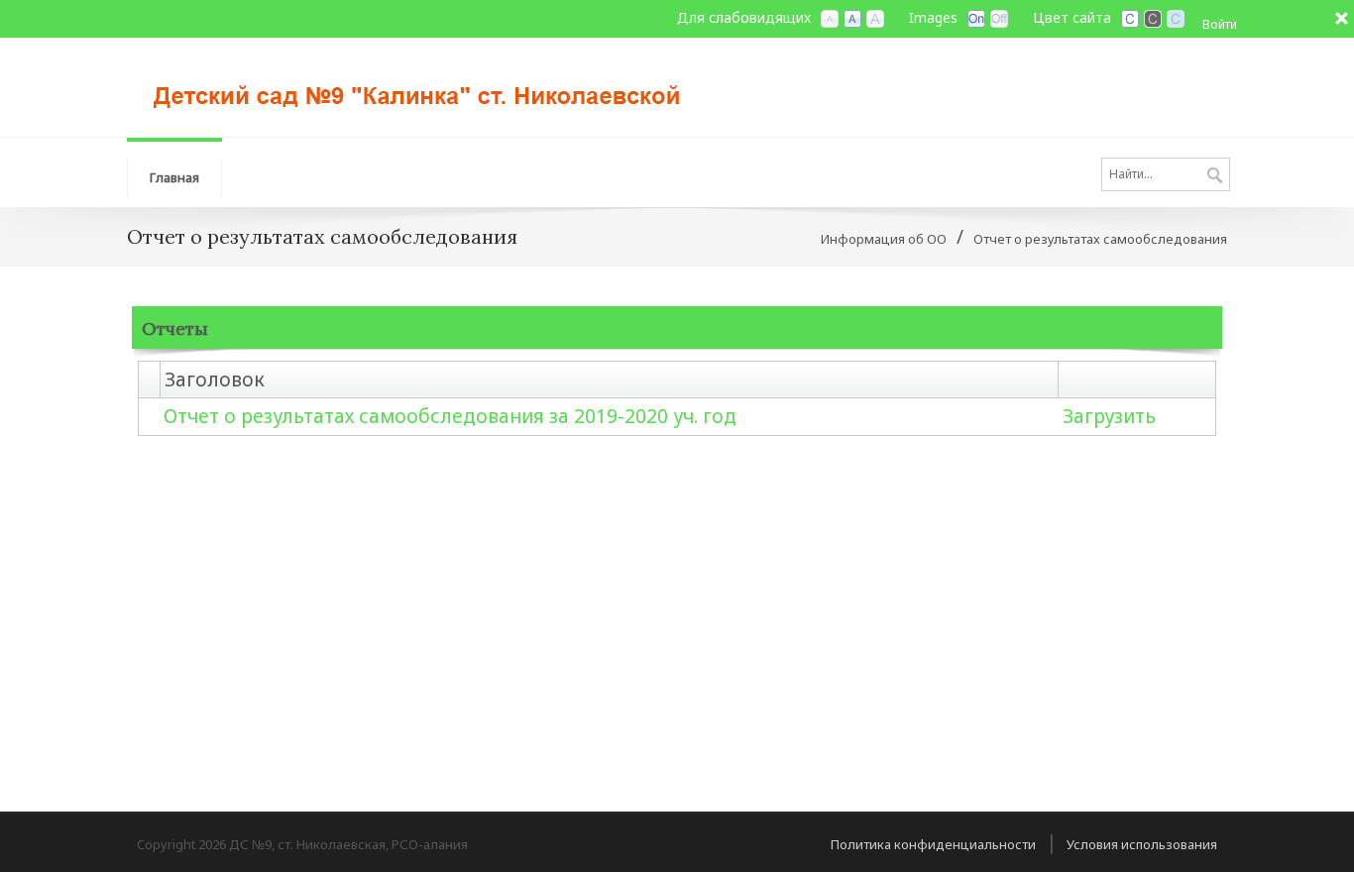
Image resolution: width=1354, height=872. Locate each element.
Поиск (1214, 176)
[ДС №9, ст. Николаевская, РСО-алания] (424, 85)
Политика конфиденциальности (933, 844)
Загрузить (1109, 416)
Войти (1219, 24)
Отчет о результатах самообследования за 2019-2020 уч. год (450, 416)
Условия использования (1142, 844)
